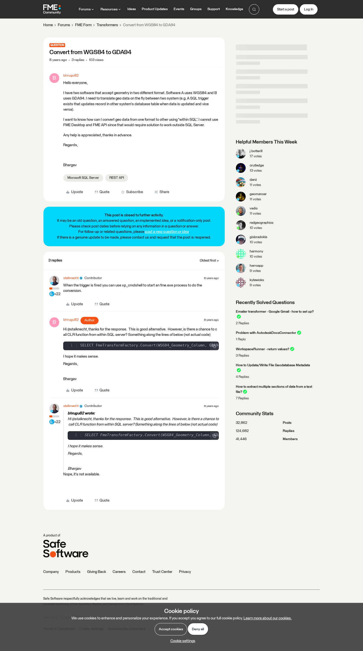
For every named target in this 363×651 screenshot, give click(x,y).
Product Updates (155, 9)
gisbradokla (258, 237)
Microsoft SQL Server (83, 178)
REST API (116, 178)
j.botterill (256, 151)
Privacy (185, 572)
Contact (138, 572)
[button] (285, 9)
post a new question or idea (167, 232)
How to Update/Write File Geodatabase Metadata (273, 365)
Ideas (131, 9)
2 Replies (242, 323)
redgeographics (261, 222)
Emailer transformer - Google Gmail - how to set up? (275, 311)
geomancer (258, 194)
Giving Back (96, 572)
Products (73, 572)
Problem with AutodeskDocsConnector (266, 333)
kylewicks (257, 280)
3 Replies (242, 355)
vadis (254, 208)
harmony (256, 251)
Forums (64, 25)
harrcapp (256, 265)
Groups (196, 9)
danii (253, 180)
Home (48, 25)
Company (51, 572)
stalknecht (71, 278)
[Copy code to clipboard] (214, 346)
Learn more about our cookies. (267, 618)
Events (179, 9)
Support (213, 9)
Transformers (107, 25)
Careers (119, 572)
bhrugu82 (71, 75)
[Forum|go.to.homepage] (52, 9)
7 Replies (242, 398)
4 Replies (242, 377)
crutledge (257, 165)
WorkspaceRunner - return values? (262, 349)
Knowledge (234, 9)
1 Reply (241, 339)
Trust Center (162, 572)
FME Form (83, 25)
